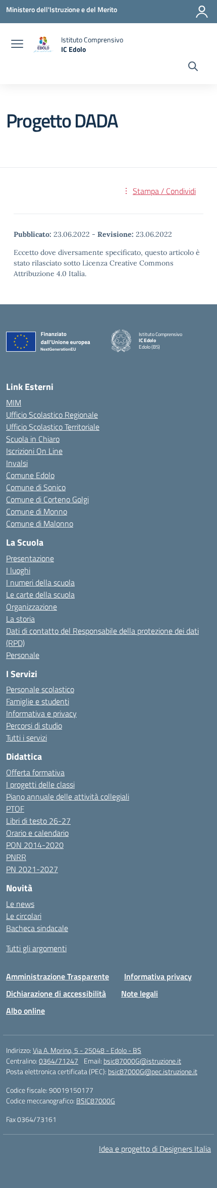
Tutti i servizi (26, 738)
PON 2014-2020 (35, 845)
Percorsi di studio (34, 725)
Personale (22, 655)
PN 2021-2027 (32, 869)
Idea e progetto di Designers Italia (155, 1149)
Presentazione (30, 558)
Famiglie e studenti (37, 701)
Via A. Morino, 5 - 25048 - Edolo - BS (87, 1050)
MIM (13, 403)
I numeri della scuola (40, 582)
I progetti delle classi (40, 784)
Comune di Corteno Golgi (47, 499)
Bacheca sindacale (37, 928)
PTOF (15, 809)
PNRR (16, 857)
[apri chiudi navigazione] (17, 45)
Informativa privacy (158, 976)
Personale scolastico (40, 689)
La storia (20, 619)
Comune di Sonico (36, 487)
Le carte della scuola (40, 594)
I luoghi (18, 570)
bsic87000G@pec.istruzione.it (152, 1071)
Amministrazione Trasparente (57, 976)
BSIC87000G (95, 1100)
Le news (20, 904)
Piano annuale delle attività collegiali (67, 796)
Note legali (139, 993)
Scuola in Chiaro (33, 439)
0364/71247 (58, 1060)
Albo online (25, 1011)
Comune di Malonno (39, 523)
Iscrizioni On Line (34, 451)
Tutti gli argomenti (36, 948)
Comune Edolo (30, 475)
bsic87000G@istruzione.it (142, 1060)
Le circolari (23, 916)
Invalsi (17, 463)
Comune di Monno (36, 511)
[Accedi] (202, 11)
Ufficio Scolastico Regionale (52, 415)
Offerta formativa (35, 772)
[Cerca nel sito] (193, 67)
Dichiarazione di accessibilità (56, 993)
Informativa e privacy (41, 713)
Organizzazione (31, 607)
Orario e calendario (37, 833)
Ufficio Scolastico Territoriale (52, 427)
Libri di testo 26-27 (38, 821)
